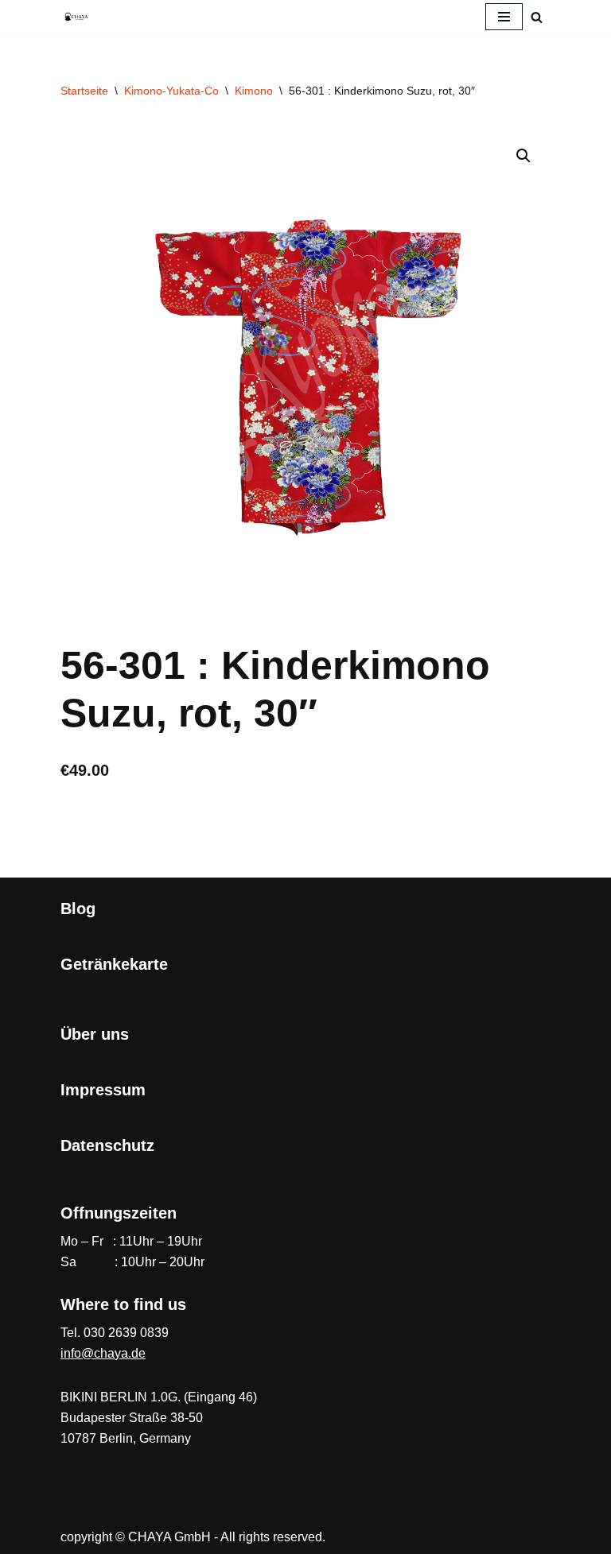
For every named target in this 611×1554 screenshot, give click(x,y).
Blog (77, 908)
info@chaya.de (103, 1353)
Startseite (84, 90)
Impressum (103, 1090)
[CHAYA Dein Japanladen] (76, 16)
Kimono (254, 90)
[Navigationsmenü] (504, 16)
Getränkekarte (114, 964)
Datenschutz (107, 1145)
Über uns (94, 1034)
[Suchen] (537, 17)
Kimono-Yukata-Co (171, 90)
